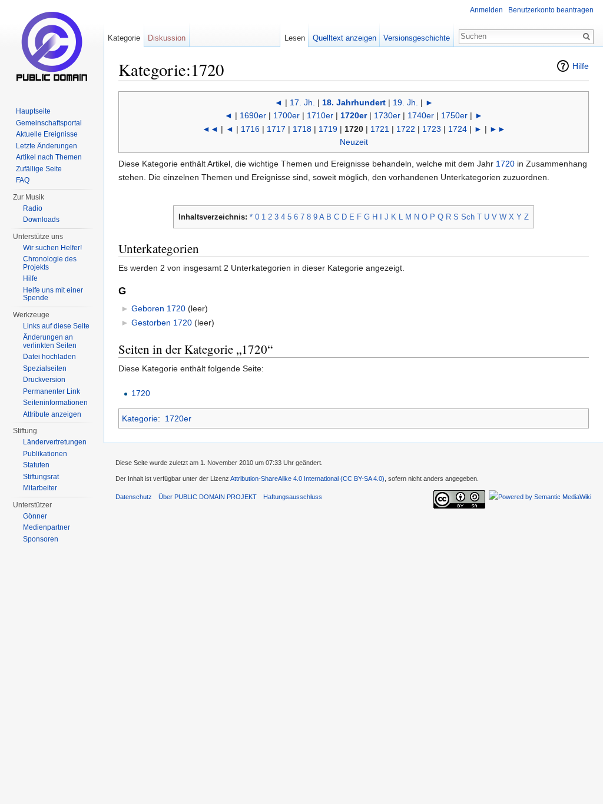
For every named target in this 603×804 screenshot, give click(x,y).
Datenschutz (133, 496)
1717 (276, 129)
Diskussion (166, 38)
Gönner (35, 516)
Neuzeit (354, 142)
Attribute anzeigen (52, 414)
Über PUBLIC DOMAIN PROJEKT (207, 496)
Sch (468, 216)
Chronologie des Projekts (50, 263)
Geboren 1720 (158, 308)
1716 (250, 129)
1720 (505, 163)
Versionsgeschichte (416, 38)
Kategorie (140, 418)
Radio (32, 208)
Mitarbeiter (40, 488)
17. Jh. (302, 102)
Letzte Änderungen (46, 146)
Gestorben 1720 (161, 322)
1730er (387, 115)
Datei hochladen (49, 357)
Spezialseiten (45, 368)
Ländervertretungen (55, 442)
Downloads (41, 219)
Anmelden (486, 10)
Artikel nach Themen (49, 157)
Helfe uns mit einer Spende (53, 294)
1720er (353, 115)
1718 (302, 129)
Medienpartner (46, 527)
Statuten (36, 465)
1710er (320, 115)
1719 (328, 129)
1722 (405, 129)
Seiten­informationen (55, 402)
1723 (431, 129)
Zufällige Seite (39, 169)
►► (497, 129)
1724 (457, 129)
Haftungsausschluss (292, 496)
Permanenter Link (51, 391)
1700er (286, 115)
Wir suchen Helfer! (52, 248)
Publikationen (45, 454)
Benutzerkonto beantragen (551, 10)
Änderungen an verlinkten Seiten (50, 341)
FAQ (22, 180)
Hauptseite (33, 111)
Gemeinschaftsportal (49, 123)
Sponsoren (40, 539)
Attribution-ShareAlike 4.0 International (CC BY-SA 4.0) (307, 478)
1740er (420, 115)
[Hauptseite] (52, 47)
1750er (454, 115)
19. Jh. (405, 102)
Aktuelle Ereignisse (47, 134)
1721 (379, 129)
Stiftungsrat (41, 477)
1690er (253, 115)
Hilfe (580, 66)
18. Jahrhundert (354, 102)
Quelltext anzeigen (344, 38)
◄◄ (210, 129)
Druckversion (44, 380)
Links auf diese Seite (56, 326)
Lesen (294, 38)
